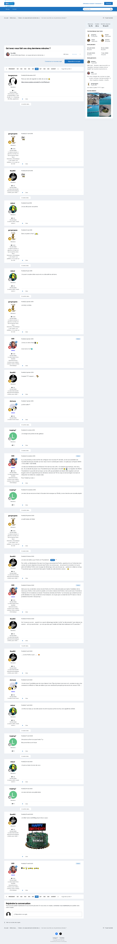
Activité (14, 9)
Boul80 (13, 171)
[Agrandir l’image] (37, 836)
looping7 (13, 430)
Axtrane (13, 401)
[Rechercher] (111, 9)
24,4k (13, 148)
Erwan (107, 34)
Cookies (62, 938)
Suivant (53, 69)
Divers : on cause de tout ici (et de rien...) (33, 55)
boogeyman (12, 75)
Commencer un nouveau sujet (53, 61)
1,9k (14, 218)
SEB (14, 53)
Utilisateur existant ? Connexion (92, 3)
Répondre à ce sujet (74, 61)
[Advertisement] (35, 33)
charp (93, 39)
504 (29, 69)
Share (66, 54)
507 (41, 69)
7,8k (13, 416)
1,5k (14, 185)
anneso (107, 39)
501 (18, 69)
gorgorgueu (12, 134)
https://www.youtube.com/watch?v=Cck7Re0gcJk (35, 82)
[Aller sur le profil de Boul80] (13, 177)
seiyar (12, 203)
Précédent (12, 69)
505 (33, 69)
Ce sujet (105, 9)
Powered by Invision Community (58, 941)
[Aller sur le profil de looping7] (13, 436)
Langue (55, 938)
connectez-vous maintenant (61, 905)
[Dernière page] (58, 69)
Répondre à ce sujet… (21, 914)
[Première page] (6, 69)
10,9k (13, 353)
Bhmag (7, 9)
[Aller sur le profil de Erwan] (102, 35)
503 (25, 69)
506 (37, 69)
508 (44, 69)
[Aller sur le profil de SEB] (8, 54)
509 (48, 69)
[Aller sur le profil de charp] (88, 40)
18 (13, 445)
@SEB (52, 560)
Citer (26, 99)
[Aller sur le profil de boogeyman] (13, 81)
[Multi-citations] (22, 99)
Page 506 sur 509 (66, 69)
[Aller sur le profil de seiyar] (13, 209)
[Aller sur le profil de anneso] (102, 40)
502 (21, 69)
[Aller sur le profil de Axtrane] (13, 407)
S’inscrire (108, 3)
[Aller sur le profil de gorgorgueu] (13, 140)
